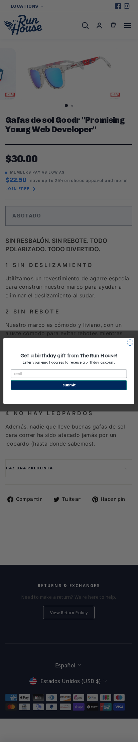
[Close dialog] (130, 343)
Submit (68, 385)
